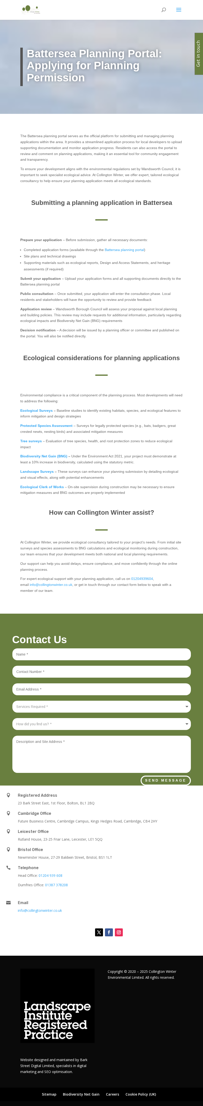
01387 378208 (56, 885)
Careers (112, 1094)
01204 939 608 (50, 875)
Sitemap (49, 1094)
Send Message (165, 780)
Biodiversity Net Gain (81, 1094)
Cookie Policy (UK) (141, 1094)
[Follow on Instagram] (119, 932)
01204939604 (142, 579)
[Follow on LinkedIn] (86, 932)
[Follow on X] (99, 932)
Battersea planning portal (124, 250)
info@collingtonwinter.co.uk (51, 585)
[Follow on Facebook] (109, 932)
